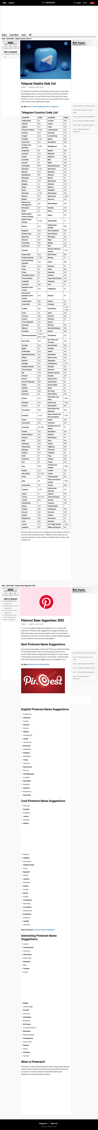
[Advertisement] (49, 19)
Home (3, 39)
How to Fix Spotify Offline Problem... (84, 121)
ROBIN (23, 87)
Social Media (10, 39)
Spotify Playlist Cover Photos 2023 (84, 106)
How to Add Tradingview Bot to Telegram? (43, 106)
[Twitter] (10, 46)
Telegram (31, 99)
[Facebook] (6, 46)
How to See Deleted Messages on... (84, 125)
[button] (77, 3)
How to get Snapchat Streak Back (84, 116)
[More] (15, 46)
